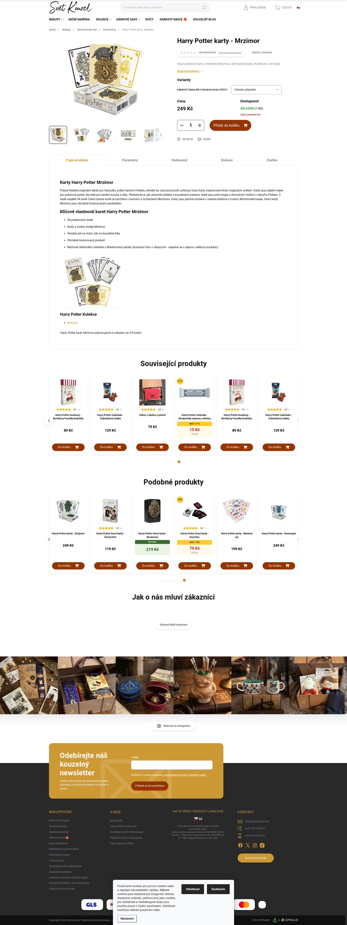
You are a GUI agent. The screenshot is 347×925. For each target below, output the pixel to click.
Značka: (262, 52)
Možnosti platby (58, 826)
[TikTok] (262, 845)
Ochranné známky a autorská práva (69, 882)
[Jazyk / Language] (298, 7)
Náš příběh (116, 820)
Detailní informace (188, 71)
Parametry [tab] (130, 160)
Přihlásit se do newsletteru (149, 785)
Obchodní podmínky (60, 871)
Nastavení (127, 918)
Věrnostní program (59, 854)
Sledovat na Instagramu (176, 725)
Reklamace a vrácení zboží (63, 849)
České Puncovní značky (62, 888)
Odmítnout (193, 889)
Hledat (204, 7)
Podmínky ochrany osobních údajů (68, 877)
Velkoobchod (56, 860)
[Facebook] (240, 845)
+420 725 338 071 (255, 828)
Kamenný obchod (59, 832)
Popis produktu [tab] (77, 160)
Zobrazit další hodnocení (173, 624)
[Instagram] (255, 845)
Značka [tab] (272, 160)
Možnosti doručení (59, 820)
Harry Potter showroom (123, 826)
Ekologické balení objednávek (65, 866)
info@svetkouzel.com (257, 821)
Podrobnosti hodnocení (230, 52)
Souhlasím (218, 889)
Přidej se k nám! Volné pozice (126, 837)
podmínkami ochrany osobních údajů (185, 774)
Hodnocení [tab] (179, 160)
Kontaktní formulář (255, 858)
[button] (168, 461)
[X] (247, 845)
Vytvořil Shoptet (261, 919)
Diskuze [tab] (227, 160)
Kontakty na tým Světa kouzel (126, 832)
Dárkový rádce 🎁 (59, 837)
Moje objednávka (58, 843)
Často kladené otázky (122, 843)
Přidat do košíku (226, 125)
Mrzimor (72, 323)
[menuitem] (57, 19)
